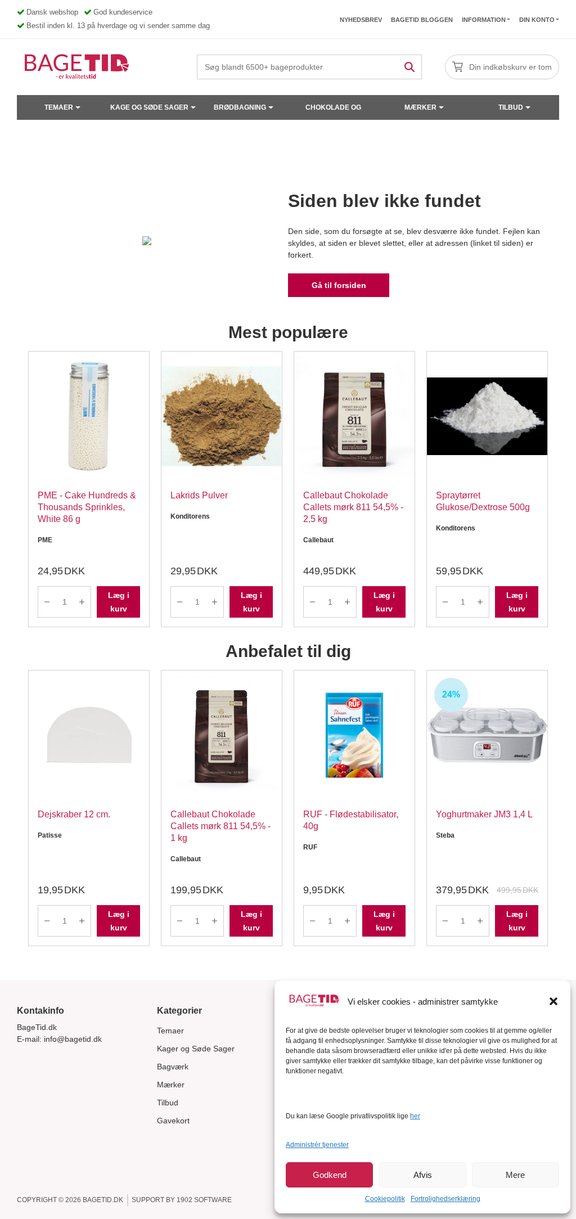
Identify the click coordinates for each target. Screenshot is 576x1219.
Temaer (58, 107)
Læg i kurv (118, 602)
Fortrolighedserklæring (445, 1199)
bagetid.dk (103, 1200)
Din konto (537, 19)
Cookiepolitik (385, 1199)
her (415, 1116)
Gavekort (173, 1120)
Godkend (329, 1175)
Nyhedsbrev (361, 19)
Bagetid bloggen (422, 19)
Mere (515, 1175)
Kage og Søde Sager (149, 107)
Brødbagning (240, 107)
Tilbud (510, 107)
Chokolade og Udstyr (333, 112)
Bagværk (172, 1066)
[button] (553, 1001)
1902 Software (204, 1200)
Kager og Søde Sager (196, 1048)
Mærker (420, 107)
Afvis (422, 1175)
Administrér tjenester (317, 1145)
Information (484, 19)
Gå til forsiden (339, 285)
